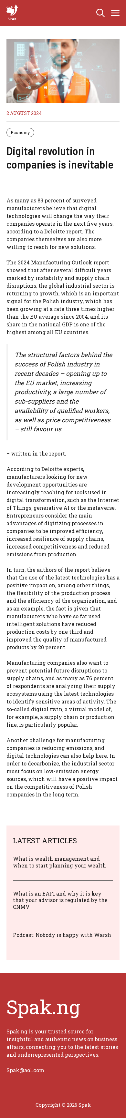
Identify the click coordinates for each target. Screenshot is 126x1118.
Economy (20, 132)
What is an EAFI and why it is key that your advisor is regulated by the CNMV (60, 900)
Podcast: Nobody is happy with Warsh (62, 934)
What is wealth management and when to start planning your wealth (59, 862)
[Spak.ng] (13, 13)
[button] (100, 13)
